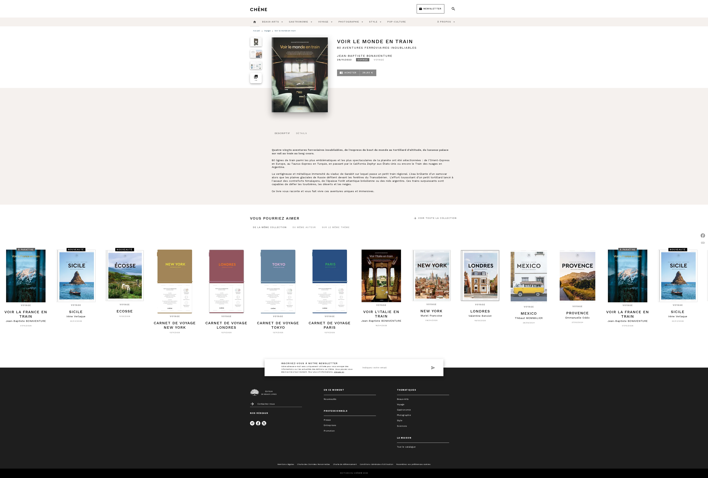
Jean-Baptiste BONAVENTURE (364, 56)
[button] (430, 8)
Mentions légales (285, 464)
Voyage (267, 31)
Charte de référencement (345, 464)
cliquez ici (339, 372)
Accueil (256, 31)
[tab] (254, 22)
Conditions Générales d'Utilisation (376, 464)
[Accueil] (265, 9)
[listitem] (252, 423)
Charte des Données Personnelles (313, 464)
